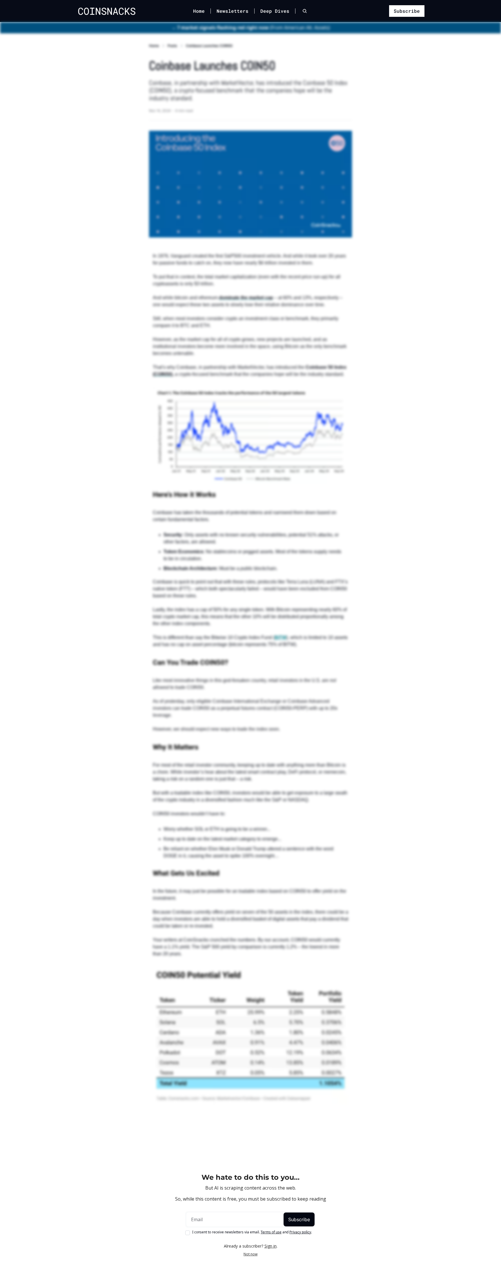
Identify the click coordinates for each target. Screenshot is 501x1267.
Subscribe (299, 1219)
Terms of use (271, 1232)
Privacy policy (300, 1232)
